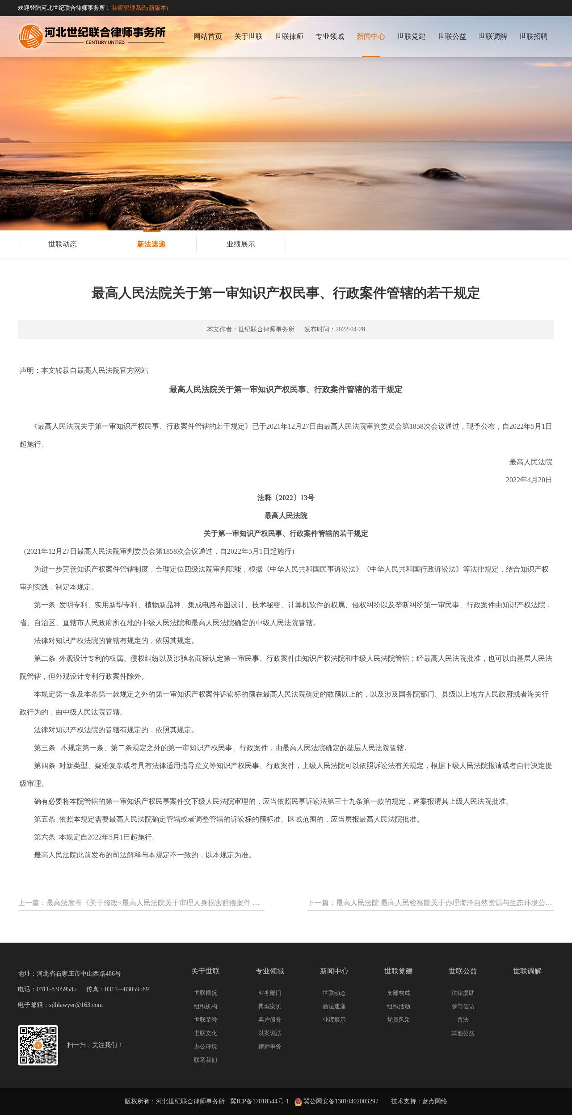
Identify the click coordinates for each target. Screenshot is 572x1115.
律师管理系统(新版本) (140, 7)
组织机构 (205, 1006)
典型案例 (270, 1006)
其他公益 (463, 1033)
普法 (463, 1019)
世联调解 (493, 36)
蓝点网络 (434, 1101)
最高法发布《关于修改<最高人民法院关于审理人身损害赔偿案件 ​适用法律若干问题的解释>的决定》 (205, 902)
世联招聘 (533, 36)
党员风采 (398, 1019)
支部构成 (398, 993)
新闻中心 (371, 36)
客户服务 (270, 1019)
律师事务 (270, 1046)
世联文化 (205, 1033)
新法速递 (151, 244)
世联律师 (289, 36)
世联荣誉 (205, 1019)
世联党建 (411, 36)
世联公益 (452, 36)
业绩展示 (241, 244)
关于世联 (248, 36)
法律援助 (463, 993)
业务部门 (270, 993)
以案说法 (270, 1033)
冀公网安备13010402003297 (340, 1101)
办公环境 (205, 1046)
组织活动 (398, 1006)
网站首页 (207, 36)
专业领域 (329, 36)
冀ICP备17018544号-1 (259, 1101)
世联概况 (205, 993)
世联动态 (62, 244)
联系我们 (205, 1060)
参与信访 (463, 1006)
